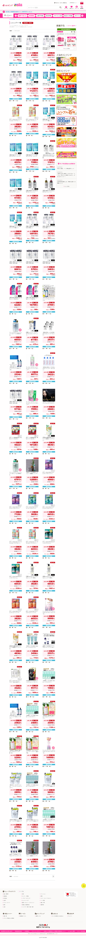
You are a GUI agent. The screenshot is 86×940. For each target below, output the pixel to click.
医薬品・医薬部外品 (25, 904)
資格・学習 (43, 902)
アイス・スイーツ (7, 902)
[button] (16, 16)
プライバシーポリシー (36, 931)
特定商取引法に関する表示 (6, 931)
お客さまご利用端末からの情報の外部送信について (54, 931)
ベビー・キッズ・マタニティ (46, 898)
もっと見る (67, 48)
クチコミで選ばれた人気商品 (9, 918)
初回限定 (31, 16)
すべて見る (22, 891)
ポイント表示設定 (81, 931)
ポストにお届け (79, 16)
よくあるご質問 (71, 931)
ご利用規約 (26, 931)
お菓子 (5, 900)
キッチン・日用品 (25, 896)
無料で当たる (22, 16)
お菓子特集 (40, 16)
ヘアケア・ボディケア (25, 19)
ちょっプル (18, 19)
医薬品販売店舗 (18, 931)
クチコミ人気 (58, 16)
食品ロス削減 (68, 16)
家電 (41, 896)
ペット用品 (43, 900)
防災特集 (48, 16)
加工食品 (5, 898)
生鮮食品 (5, 896)
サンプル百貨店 (12, 19)
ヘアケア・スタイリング (35, 19)
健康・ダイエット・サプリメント (28, 902)
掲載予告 (42, 904)
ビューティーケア (25, 900)
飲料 (4, 904)
